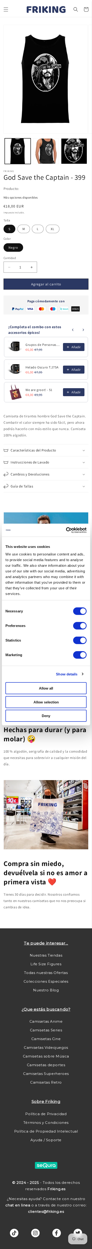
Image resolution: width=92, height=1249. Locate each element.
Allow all (46, 688)
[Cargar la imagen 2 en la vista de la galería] (46, 151)
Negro (13, 247)
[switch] (80, 626)
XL (52, 229)
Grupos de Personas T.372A (42, 345)
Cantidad (10, 258)
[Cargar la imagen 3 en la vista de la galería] (74, 151)
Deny (46, 716)
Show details (66, 674)
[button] (6, 9)
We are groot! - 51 (38, 390)
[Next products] (83, 330)
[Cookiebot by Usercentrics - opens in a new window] (66, 530)
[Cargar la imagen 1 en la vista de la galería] (18, 151)
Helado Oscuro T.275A (42, 367)
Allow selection (46, 702)
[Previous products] (73, 330)
